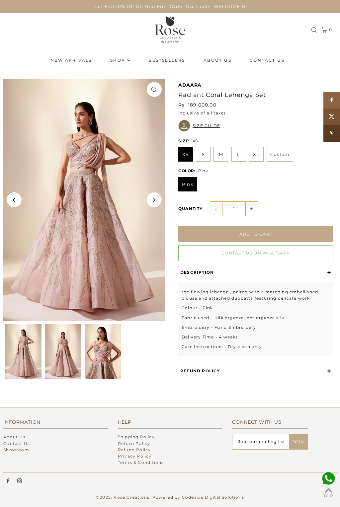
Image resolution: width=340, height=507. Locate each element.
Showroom (16, 449)
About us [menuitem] (217, 60)
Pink (188, 184)
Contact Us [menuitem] (267, 60)
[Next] (154, 199)
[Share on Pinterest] (331, 133)
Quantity (190, 208)
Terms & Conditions (141, 462)
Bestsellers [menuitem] (166, 60)
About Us (14, 436)
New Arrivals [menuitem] (71, 60)
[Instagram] (19, 481)
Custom (280, 154)
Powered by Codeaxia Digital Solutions (198, 497)
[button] (255, 126)
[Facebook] (8, 481)
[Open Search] (314, 30)
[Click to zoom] (154, 89)
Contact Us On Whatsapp (255, 253)
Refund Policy (134, 449)
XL (256, 154)
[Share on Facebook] (331, 100)
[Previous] (14, 199)
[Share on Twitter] (331, 117)
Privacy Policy (135, 456)
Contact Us (16, 443)
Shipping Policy (136, 436)
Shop (118, 60)
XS (185, 154)
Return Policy (134, 443)
